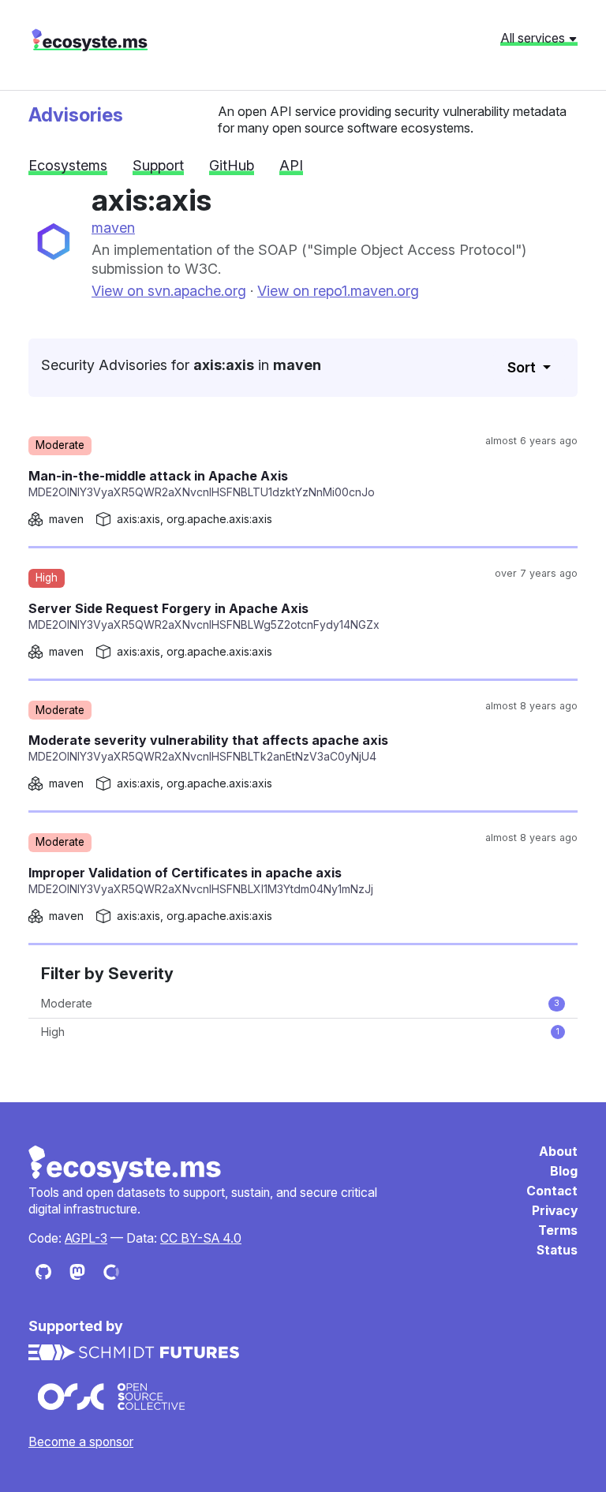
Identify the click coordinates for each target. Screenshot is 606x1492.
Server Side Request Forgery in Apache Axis (204, 615)
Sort (523, 367)
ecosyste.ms (89, 40)
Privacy (555, 1210)
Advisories (75, 114)
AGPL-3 (86, 1238)
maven (113, 227)
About (558, 1151)
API (291, 165)
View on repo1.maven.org (338, 290)
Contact (552, 1191)
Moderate (300, 1003)
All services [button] (534, 38)
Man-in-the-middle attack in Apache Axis (201, 483)
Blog (564, 1171)
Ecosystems (67, 165)
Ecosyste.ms (125, 1164)
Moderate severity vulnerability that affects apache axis (208, 747)
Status (557, 1250)
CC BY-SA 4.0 (200, 1238)
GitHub (231, 165)
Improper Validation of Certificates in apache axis (200, 880)
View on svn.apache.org (169, 290)
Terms (558, 1230)
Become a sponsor (80, 1441)
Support (158, 165)
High (300, 1031)
